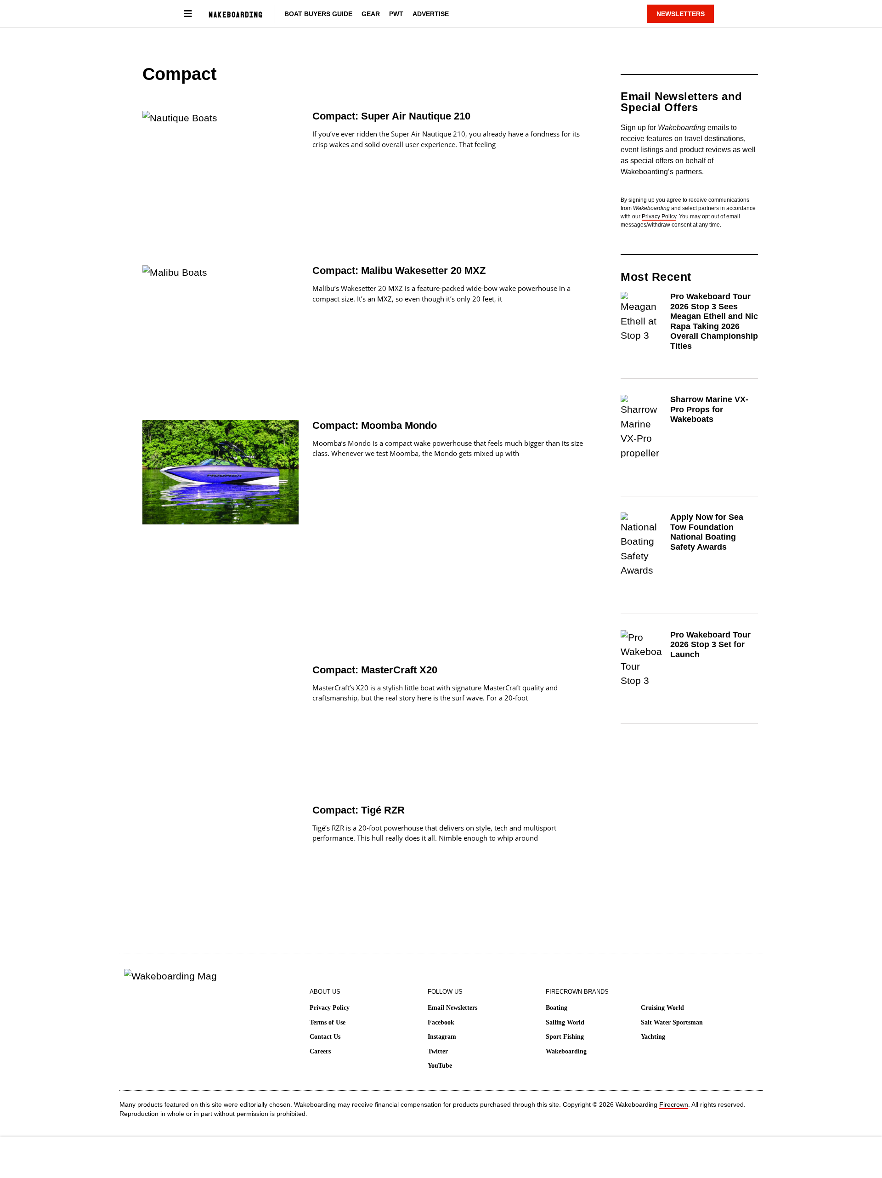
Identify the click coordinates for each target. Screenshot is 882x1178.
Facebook (441, 1022)
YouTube (440, 1065)
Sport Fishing (565, 1036)
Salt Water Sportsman (672, 1022)
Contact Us (325, 1036)
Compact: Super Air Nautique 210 (391, 116)
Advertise (431, 13)
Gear (371, 13)
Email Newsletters (452, 1007)
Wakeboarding (566, 1051)
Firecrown (673, 1104)
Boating (556, 1007)
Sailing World (565, 1022)
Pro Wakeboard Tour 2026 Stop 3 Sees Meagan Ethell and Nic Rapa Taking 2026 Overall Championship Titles (714, 321)
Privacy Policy (659, 216)
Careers (320, 1051)
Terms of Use (327, 1022)
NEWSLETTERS (680, 13)
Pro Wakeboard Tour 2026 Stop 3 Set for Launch (710, 644)
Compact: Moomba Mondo (374, 425)
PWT (396, 13)
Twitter (438, 1051)
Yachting (653, 1036)
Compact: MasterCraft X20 (374, 670)
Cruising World (662, 1007)
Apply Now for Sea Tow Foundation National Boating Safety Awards (706, 532)
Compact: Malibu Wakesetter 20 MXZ (399, 270)
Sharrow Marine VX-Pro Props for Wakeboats (709, 409)
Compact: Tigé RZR (358, 810)
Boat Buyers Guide (318, 13)
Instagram (442, 1036)
